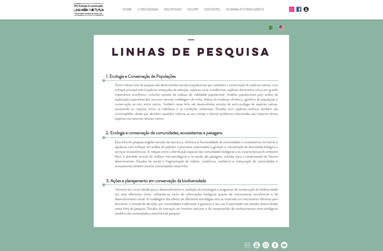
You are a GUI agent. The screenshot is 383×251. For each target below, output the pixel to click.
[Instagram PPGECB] (266, 245)
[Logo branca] (247, 245)
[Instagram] (291, 9)
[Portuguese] (270, 28)
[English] (281, 28)
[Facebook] (298, 9)
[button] (148, 9)
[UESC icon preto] (306, 9)
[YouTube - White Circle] (284, 245)
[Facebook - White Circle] (275, 245)
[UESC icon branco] (256, 245)
